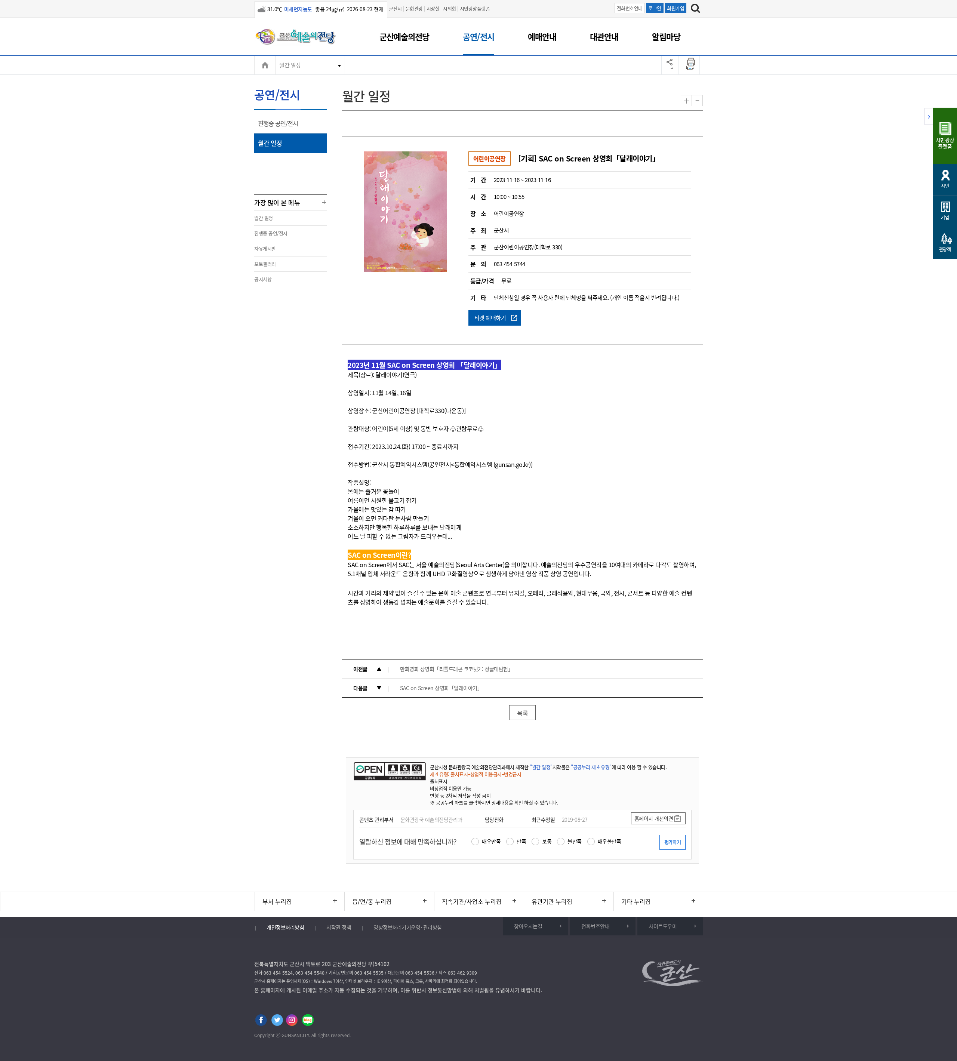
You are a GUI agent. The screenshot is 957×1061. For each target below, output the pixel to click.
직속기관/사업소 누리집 (472, 901)
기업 (945, 217)
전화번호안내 (630, 8)
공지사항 (262, 279)
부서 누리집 (277, 901)
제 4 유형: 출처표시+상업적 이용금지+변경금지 (475, 774)
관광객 (945, 249)
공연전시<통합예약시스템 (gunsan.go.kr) (480, 464)
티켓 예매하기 (490, 318)
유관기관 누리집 (552, 901)
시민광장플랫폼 (475, 8)
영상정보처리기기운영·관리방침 (407, 927)
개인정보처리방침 (285, 927)
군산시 (395, 8)
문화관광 (414, 8)
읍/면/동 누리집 (372, 901)
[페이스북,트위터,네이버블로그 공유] (670, 65)
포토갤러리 (265, 263)
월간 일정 (290, 65)
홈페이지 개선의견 (653, 818)
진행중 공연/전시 (280, 126)
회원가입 (675, 8)
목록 (522, 712)
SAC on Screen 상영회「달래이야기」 (441, 688)
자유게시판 (265, 248)
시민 (945, 185)
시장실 (433, 8)
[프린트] (691, 65)
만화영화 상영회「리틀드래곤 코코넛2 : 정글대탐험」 (456, 669)
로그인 (654, 8)
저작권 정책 (338, 927)
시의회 (449, 8)
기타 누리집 (636, 901)
